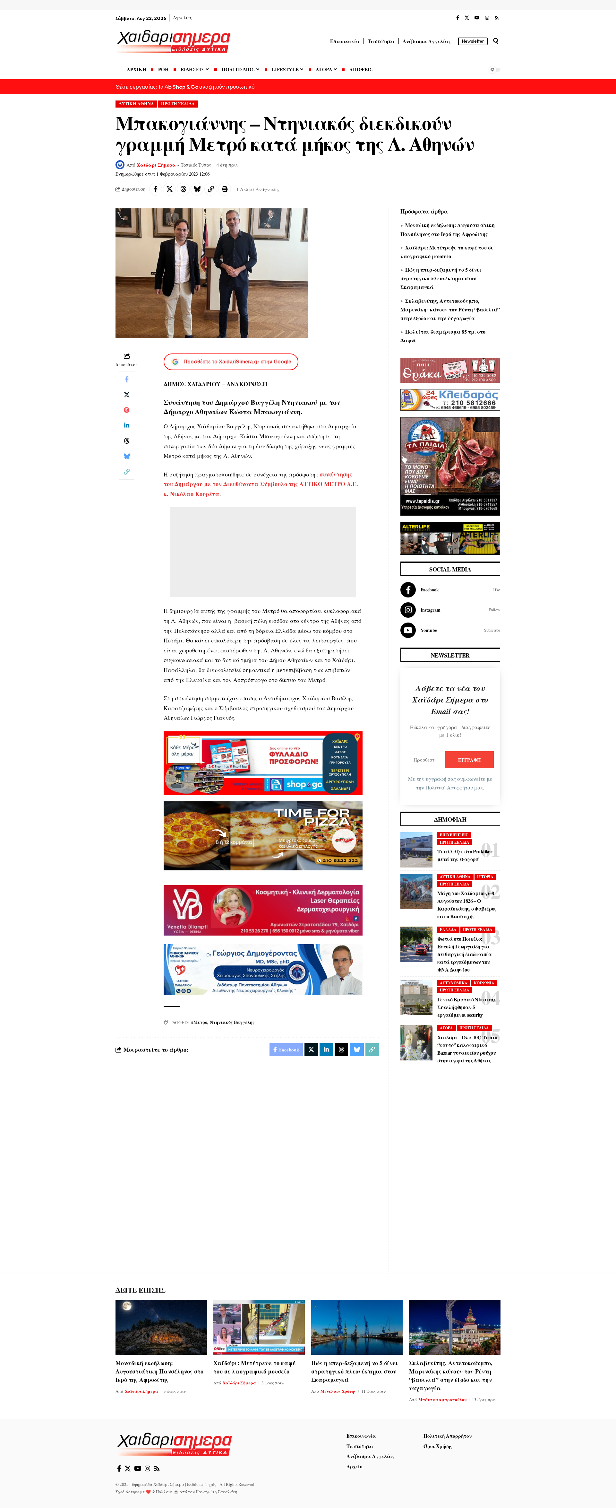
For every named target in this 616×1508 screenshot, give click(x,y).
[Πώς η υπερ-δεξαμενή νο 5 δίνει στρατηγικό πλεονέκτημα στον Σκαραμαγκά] (357, 1327)
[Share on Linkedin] (126, 425)
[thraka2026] (450, 369)
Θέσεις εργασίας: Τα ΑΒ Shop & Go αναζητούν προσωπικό (185, 86)
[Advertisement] (263, 552)
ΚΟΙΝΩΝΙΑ (484, 983)
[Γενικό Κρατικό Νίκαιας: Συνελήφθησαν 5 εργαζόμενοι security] (416, 997)
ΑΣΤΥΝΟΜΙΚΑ (453, 983)
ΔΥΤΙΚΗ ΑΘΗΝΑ (136, 103)
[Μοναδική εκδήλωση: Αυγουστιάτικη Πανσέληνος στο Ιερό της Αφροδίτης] (161, 1327)
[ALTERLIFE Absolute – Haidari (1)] (450, 538)
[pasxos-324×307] (450, 465)
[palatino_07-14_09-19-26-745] (263, 835)
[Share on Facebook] (155, 189)
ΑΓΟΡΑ (446, 1028)
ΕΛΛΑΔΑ (448, 929)
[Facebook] (458, 18)
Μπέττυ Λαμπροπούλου (442, 1399)
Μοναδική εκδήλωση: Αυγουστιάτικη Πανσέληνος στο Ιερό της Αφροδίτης (159, 1371)
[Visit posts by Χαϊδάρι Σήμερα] (120, 164)
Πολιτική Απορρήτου (449, 787)
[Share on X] (169, 189)
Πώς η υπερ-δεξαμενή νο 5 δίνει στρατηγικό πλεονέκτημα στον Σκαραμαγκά (441, 278)
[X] (467, 18)
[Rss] (497, 18)
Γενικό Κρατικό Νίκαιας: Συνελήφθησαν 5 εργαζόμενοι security (466, 1007)
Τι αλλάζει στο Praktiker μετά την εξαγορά (464, 855)
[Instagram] (487, 18)
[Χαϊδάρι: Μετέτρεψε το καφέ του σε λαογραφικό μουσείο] (259, 1327)
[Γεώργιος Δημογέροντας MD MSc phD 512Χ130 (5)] (263, 968)
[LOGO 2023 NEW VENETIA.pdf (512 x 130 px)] (263, 909)
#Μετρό (199, 1022)
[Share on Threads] (183, 189)
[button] (495, 41)
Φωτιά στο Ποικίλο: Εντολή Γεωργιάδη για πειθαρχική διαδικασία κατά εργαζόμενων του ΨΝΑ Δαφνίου (464, 954)
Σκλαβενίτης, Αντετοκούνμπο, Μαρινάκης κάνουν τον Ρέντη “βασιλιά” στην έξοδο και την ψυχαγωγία (450, 309)
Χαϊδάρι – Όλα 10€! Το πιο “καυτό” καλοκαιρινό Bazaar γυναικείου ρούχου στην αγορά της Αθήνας (467, 1048)
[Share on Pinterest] (126, 410)
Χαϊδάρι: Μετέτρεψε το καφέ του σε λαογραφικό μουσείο (254, 1367)
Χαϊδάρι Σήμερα (156, 164)
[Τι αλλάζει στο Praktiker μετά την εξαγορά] (416, 849)
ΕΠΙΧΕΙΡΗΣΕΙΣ (454, 835)
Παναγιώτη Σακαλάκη (216, 1492)
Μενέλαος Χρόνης (338, 1391)
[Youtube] (450, 630)
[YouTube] (477, 18)
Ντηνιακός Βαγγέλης (232, 1022)
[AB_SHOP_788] (263, 762)
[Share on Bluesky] (197, 189)
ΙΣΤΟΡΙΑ (485, 876)
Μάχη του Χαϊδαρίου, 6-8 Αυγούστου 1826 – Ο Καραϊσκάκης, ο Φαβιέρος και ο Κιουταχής (466, 904)
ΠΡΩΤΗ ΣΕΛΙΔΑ (178, 103)
